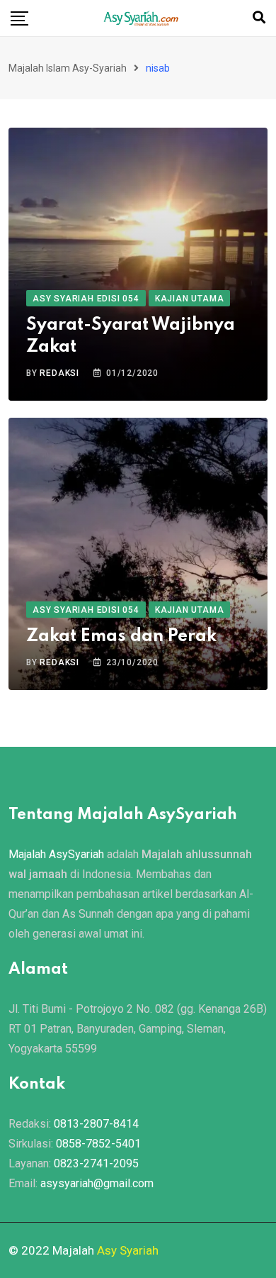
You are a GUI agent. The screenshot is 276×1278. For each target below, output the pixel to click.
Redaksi (59, 373)
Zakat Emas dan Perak (121, 636)
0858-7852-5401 (98, 1143)
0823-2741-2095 (96, 1163)
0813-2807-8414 (96, 1123)
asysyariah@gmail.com (97, 1183)
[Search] (259, 17)
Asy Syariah (128, 1250)
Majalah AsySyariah (56, 854)
